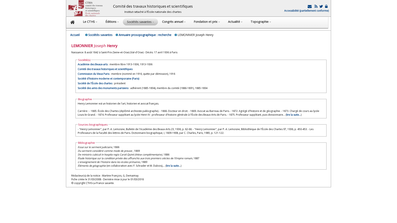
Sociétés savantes (100, 35)
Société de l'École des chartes (95, 83)
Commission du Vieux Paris (93, 74)
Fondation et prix (206, 22)
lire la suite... (293, 114)
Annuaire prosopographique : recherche (145, 35)
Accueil (75, 35)
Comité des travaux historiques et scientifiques (105, 69)
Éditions (111, 22)
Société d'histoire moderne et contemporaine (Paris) (108, 78)
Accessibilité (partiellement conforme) (306, 10)
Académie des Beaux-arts (93, 64)
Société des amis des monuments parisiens (103, 88)
